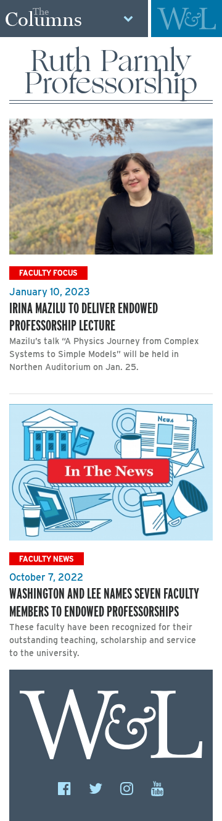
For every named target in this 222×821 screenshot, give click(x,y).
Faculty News (46, 558)
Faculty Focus (48, 272)
